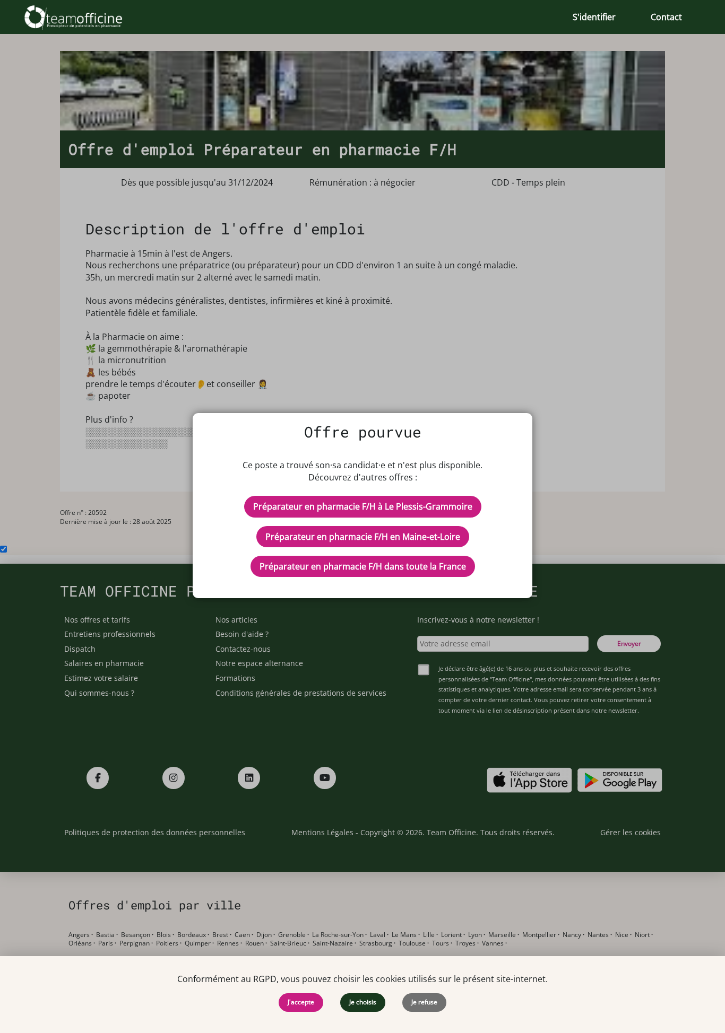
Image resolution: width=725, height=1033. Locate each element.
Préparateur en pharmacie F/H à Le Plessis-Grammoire (362, 506)
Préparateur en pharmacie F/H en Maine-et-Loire (362, 536)
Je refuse (424, 1001)
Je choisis (362, 1001)
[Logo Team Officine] (85, 17)
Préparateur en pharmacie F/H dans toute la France (363, 566)
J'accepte (301, 1001)
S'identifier (594, 17)
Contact (666, 17)
